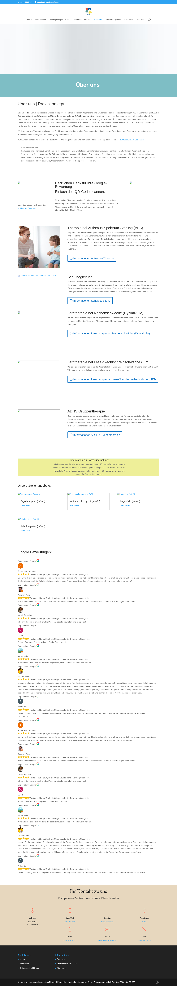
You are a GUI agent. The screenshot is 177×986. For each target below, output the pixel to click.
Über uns (98, 20)
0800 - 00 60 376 (70, 922)
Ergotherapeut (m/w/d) (32, 501)
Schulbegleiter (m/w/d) (32, 526)
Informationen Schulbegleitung (91, 300)
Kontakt (140, 20)
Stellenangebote (113, 20)
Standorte (128, 20)
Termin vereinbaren (82, 20)
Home (29, 20)
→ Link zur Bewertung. (28, 208)
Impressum (24, 964)
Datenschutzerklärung (29, 968)
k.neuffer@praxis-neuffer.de (107, 940)
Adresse (32, 917)
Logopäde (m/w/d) (130, 501)
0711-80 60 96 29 (70, 940)
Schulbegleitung (80, 277)
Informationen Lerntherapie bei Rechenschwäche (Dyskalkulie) (111, 333)
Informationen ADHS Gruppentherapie (96, 434)
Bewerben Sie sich (144, 940)
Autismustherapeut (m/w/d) (85, 501)
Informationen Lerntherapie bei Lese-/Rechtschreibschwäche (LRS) (114, 379)
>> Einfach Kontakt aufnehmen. (131, 140)
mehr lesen (25, 505)
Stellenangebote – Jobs (67, 964)
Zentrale (144, 922)
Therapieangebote (58, 20)
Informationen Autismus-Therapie (93, 258)
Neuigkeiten (40, 20)
